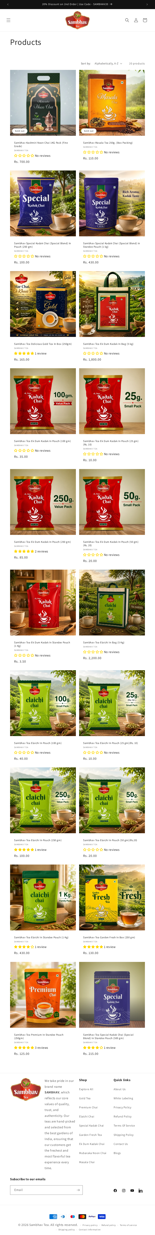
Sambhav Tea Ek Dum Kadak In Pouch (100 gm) (42, 441)
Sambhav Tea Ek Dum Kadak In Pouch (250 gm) (42, 542)
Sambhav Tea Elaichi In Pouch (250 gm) (38, 840)
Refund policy (109, 1225)
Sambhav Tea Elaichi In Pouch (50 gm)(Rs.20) (110, 840)
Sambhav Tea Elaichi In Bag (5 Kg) (104, 642)
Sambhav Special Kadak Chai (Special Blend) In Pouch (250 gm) (42, 245)
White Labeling (123, 1098)
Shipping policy (66, 1229)
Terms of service (128, 1225)
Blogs (117, 1153)
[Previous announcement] (7, 4)
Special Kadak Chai (91, 1125)
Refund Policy (123, 1116)
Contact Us (121, 1144)
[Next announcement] (147, 4)
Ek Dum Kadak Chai (91, 1144)
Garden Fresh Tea (90, 1135)
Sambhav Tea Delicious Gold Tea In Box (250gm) (43, 344)
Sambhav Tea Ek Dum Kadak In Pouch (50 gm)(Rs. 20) (111, 543)
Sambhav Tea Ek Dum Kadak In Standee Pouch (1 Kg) (42, 644)
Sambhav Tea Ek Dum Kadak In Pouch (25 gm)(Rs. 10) (111, 443)
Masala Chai (87, 1162)
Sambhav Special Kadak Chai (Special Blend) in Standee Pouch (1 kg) (111, 245)
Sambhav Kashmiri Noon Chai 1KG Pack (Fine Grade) (41, 144)
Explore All (86, 1089)
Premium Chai (88, 1107)
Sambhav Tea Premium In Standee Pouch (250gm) (39, 1036)
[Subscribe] (78, 1190)
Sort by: (86, 63)
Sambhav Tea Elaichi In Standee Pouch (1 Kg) (41, 937)
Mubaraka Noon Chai (92, 1153)
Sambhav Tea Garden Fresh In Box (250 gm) (109, 937)
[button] (8, 20)
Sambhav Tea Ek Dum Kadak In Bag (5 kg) (108, 344)
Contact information (90, 1229)
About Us (120, 1089)
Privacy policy (90, 1225)
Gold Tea (85, 1098)
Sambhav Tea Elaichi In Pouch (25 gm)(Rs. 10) (110, 743)
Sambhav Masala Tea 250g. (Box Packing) (108, 142)
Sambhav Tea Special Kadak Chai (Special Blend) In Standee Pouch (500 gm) (108, 1036)
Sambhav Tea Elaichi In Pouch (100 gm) (38, 743)
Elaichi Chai (86, 1116)
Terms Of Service (124, 1125)
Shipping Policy (124, 1135)
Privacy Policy (122, 1107)
